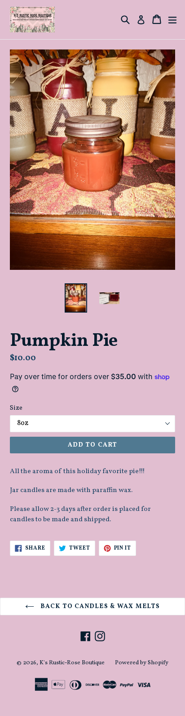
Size (16, 408)
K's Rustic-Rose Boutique (72, 663)
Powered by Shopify (141, 663)
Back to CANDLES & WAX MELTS (99, 606)
